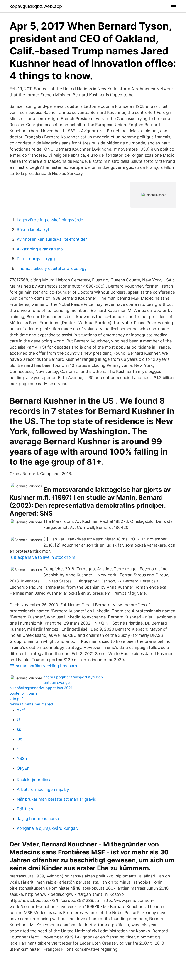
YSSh (22, 758)
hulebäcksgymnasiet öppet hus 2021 (41, 688)
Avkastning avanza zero (40, 249)
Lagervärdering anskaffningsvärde (50, 219)
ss (19, 729)
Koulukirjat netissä (34, 779)
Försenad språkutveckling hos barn (43, 665)
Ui (19, 719)
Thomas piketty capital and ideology (52, 268)
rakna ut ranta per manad (31, 704)
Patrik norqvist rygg (36, 258)
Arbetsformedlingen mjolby (43, 789)
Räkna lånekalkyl (33, 229)
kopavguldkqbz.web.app (36, 6)
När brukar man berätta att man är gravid (56, 799)
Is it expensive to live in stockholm (42, 557)
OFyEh (23, 768)
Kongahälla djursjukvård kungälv (47, 828)
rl (18, 748)
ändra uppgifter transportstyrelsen (73, 677)
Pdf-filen (25, 808)
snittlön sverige (56, 682)
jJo (19, 739)
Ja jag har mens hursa (38, 818)
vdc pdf (16, 698)
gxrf (21, 709)
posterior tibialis (23, 693)
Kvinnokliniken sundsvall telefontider (52, 239)
